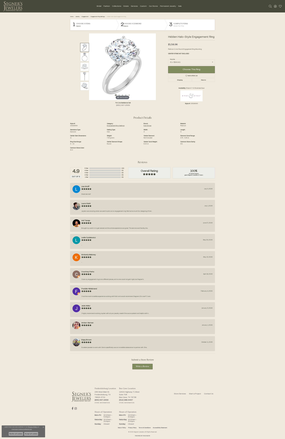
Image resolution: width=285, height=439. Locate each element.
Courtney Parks (87, 272)
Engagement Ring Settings (98, 16)
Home (71, 16)
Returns (203, 80)
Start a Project (195, 394)
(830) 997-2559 (123, 105)
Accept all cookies (31, 434)
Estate (126, 6)
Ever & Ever (147, 125)
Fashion (107, 6)
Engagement (85, 16)
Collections (116, 6)
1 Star (86, 177)
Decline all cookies (15, 434)
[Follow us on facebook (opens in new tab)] (72, 408)
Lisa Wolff (85, 186)
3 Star (86, 172)
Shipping (180, 80)
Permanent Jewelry (168, 6)
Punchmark (146, 435)
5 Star (86, 168)
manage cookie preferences (22, 429)
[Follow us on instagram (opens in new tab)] (75, 408)
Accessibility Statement (160, 427)
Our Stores (153, 6)
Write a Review (142, 366)
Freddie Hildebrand (89, 289)
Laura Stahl (86, 203)
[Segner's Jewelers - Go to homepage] (81, 397)
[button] (270, 6)
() (123, 168)
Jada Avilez (85, 306)
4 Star (86, 170)
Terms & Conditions (145, 427)
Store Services (180, 394)
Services (134, 6)
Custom (143, 6)
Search (78, 26)
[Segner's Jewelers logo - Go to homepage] (12, 6)
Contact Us (208, 394)
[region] (122, 66)
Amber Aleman (87, 323)
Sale (180, 6)
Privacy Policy (132, 427)
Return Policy (122, 427)
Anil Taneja (85, 220)
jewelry (77, 16)
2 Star (86, 175)
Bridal (99, 6)
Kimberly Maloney (88, 255)
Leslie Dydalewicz (88, 237)
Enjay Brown (86, 340)
